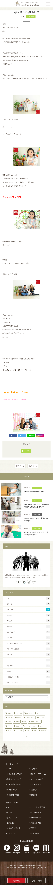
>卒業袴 (32, 828)
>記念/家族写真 (35, 812)
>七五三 (9, 812)
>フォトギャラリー (13, 784)
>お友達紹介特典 (12, 795)
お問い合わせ (36, 881)
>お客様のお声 (11, 790)
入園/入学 (28, 666)
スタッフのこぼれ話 (27, 649)
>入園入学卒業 (35, 823)
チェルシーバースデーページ (16, 369)
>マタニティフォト (13, 828)
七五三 (28, 598)
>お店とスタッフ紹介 (14, 774)
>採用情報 (33, 795)
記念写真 (28, 638)
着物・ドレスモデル (28, 683)
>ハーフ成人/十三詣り (37, 807)
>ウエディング (11, 818)
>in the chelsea (35, 818)
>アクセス (33, 769)
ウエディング (28, 632)
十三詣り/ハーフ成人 (28, 677)
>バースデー (10, 833)
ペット (27, 660)
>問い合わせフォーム (37, 774)
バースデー (30, 16)
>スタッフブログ (36, 779)
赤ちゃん (28, 604)
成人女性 (28, 621)
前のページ (20, 466)
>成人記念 (10, 823)
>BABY (8, 807)
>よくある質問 (35, 784)
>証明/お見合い (35, 833)
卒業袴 (28, 671)
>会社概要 (33, 790)
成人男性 (28, 626)
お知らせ (28, 654)
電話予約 (16, 881)
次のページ (33, 466)
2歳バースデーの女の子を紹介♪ (34, 492)
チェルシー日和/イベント (28, 643)
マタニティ (28, 615)
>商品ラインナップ (13, 779)
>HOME (9, 769)
